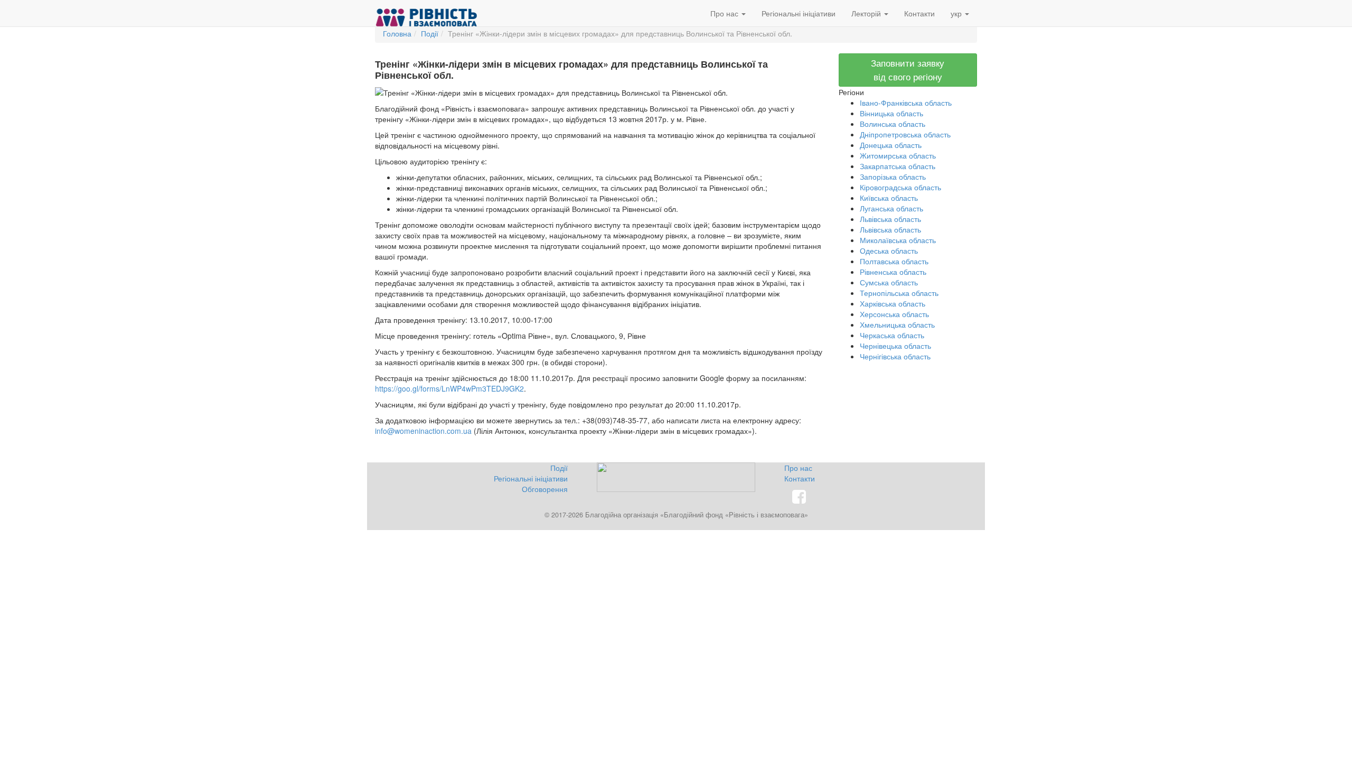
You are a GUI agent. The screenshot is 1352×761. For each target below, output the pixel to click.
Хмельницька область (897, 324)
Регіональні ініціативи (798, 13)
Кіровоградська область (900, 187)
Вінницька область (891, 113)
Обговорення (545, 489)
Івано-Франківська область (906, 102)
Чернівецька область (895, 345)
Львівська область (890, 219)
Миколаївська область (898, 240)
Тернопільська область (899, 292)
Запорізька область (893, 176)
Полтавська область (894, 261)
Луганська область (891, 208)
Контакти (919, 13)
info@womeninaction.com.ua (423, 430)
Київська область (889, 197)
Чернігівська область (895, 356)
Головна (397, 33)
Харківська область (892, 303)
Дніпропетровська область (905, 134)
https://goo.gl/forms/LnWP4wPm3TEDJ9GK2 (449, 388)
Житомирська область (898, 155)
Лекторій (867, 13)
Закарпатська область (897, 166)
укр (957, 13)
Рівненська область (893, 271)
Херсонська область (894, 314)
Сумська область (889, 282)
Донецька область (891, 145)
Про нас (725, 13)
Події (429, 33)
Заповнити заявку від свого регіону (907, 69)
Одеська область (889, 250)
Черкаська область (892, 335)
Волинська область (892, 123)
